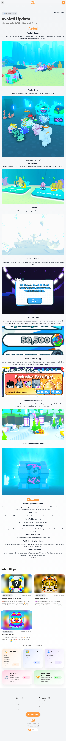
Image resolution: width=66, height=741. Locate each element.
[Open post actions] (63, 2)
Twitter (41, 704)
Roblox (41, 710)
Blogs (18, 704)
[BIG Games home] (33, 2)
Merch (18, 707)
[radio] (29, 730)
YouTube (42, 707)
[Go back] (2, 2)
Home (18, 701)
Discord (42, 701)
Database (19, 710)
